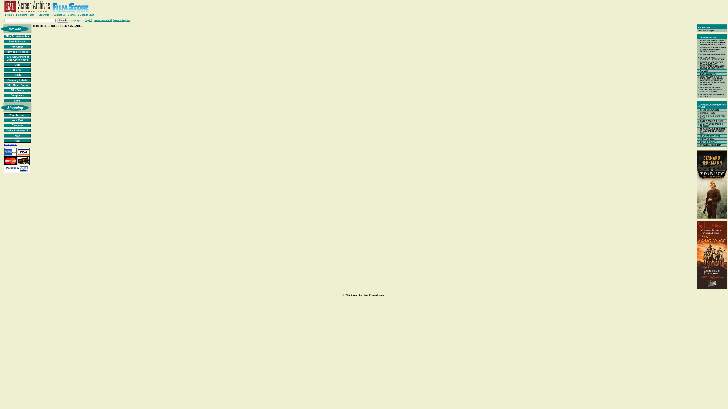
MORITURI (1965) (707, 113)
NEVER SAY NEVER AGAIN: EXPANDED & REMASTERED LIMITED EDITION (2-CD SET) (712, 42)
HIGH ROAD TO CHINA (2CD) (712, 54)
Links (73, 15)
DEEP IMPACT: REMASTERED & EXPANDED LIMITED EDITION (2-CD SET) (713, 49)
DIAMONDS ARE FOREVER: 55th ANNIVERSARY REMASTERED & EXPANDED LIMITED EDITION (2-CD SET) (712, 65)
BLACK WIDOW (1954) (709, 110)
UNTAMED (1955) (707, 139)
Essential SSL (10, 144)
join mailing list (122, 20)
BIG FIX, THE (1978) (708, 142)
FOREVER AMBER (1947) (710, 145)
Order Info (43, 15)
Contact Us (59, 15)
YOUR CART (704, 27)
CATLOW (704, 71)
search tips (75, 20)
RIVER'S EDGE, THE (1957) (711, 121)
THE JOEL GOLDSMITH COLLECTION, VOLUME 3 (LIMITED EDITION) (711, 89)
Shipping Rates (26, 15)
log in (88, 20)
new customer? (102, 20)
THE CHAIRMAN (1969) (710, 136)
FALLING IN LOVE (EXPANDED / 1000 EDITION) (712, 58)
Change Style (87, 15)
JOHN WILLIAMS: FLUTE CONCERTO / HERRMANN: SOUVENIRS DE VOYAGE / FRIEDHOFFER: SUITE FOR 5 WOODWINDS (712, 81)
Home (10, 15)
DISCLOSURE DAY (708, 74)
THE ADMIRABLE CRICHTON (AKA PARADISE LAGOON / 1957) (713, 131)
